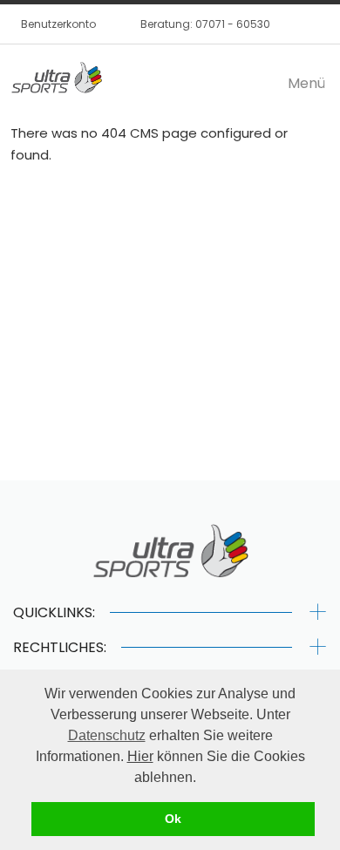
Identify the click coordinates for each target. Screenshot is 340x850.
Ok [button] (173, 819)
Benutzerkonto (58, 24)
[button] (202, 778)
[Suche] (289, 23)
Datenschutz (107, 735)
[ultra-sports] (56, 79)
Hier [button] (140, 756)
